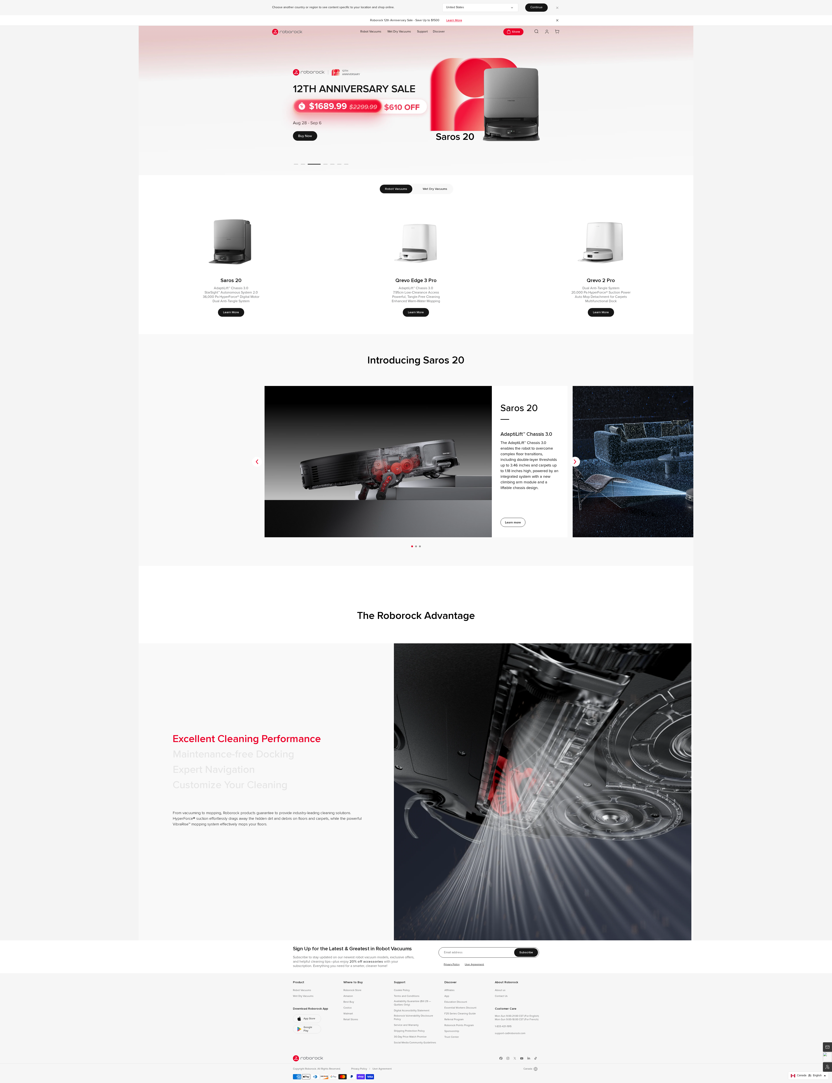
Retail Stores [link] (350, 1019)
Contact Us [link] (501, 996)
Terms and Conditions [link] (406, 996)
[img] (308, 1058)
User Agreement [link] (382, 1069)
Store (516, 31)
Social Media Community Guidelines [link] (415, 1042)
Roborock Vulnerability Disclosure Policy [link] (413, 1018)
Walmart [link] (348, 1013)
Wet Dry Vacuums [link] (303, 996)
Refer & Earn (827, 1067)
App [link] (446, 996)
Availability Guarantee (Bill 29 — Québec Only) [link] (412, 1003)
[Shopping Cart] (557, 31)
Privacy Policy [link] (359, 1069)
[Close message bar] (557, 20)
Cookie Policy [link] (402, 990)
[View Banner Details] (416, 100)
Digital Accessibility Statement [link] (411, 1010)
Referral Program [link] (454, 1019)
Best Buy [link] (348, 1002)
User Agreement (474, 964)
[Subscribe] (827, 1047)
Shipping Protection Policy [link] (409, 1031)
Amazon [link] (348, 996)
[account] (546, 31)
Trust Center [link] (451, 1037)
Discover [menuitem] (439, 31)
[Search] (536, 31)
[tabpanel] (416, 263)
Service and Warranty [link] (406, 1025)
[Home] (287, 32)
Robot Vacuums (370, 31)
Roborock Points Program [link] (459, 1025)
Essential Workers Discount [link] (460, 1008)
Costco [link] (347, 1008)
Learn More (454, 20)
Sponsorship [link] (451, 1031)
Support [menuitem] (422, 31)
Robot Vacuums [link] (302, 990)
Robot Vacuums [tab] (396, 189)
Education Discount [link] (455, 1002)
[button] (827, 1057)
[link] (307, 1018)
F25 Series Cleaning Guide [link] (460, 1013)
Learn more (513, 522)
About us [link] (500, 990)
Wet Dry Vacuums (399, 31)
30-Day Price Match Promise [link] (410, 1037)
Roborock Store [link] (352, 990)
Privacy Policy (452, 964)
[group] (416, 100)
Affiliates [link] (449, 990)
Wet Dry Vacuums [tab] (435, 189)
